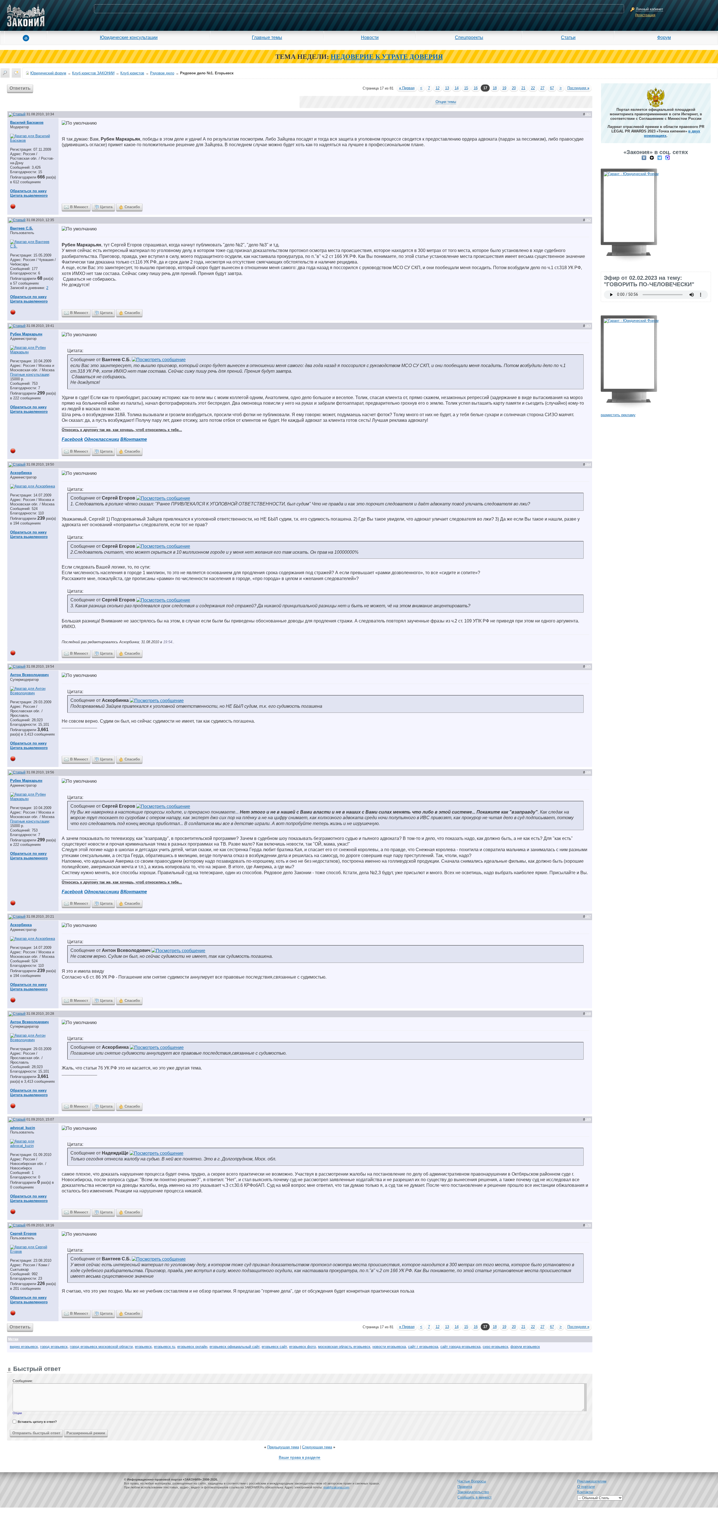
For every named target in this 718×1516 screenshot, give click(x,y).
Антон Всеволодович (29, 675)
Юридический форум (48, 73)
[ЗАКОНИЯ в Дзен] (652, 157)
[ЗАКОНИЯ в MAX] (667, 157)
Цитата (106, 207)
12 (437, 88)
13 (447, 88)
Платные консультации (29, 374)
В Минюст (79, 207)
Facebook (72, 439)
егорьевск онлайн (192, 1347)
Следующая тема (317, 1447)
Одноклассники (101, 439)
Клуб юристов (132, 73)
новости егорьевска (389, 1347)
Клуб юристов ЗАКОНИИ (93, 73)
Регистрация (645, 15)
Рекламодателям (591, 1481)
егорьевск (143, 1347)
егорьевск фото (302, 1347)
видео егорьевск (24, 1347)
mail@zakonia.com (336, 1487)
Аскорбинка (21, 473)
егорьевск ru (164, 1347)
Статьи (568, 37)
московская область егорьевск (344, 1347)
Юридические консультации (129, 37)
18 (495, 88)
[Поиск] (5, 72)
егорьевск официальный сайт (234, 1347)
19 (504, 88)
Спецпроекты (469, 37)
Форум (664, 37)
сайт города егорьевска (460, 1347)
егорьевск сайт (274, 1347)
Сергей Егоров (23, 1233)
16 (476, 88)
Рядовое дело (162, 73)
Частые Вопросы (471, 1481)
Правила (464, 1487)
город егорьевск (54, 1347)
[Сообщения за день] (16, 72)
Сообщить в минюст (474, 1497)
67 (552, 88)
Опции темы (446, 102)
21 (523, 88)
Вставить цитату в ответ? (37, 1421)
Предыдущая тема (283, 1447)
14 (457, 88)
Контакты (585, 1492)
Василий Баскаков (26, 122)
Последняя (578, 88)
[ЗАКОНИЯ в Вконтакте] (644, 157)
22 (533, 88)
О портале (586, 1487)
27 (542, 88)
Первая (407, 88)
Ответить (20, 88)
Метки (13, 1339)
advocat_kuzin (22, 1128)
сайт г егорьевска (423, 1347)
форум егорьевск (525, 1347)
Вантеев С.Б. (21, 228)
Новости (370, 37)
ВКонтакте (133, 439)
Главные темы (267, 37)
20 (514, 88)
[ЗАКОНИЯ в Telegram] (659, 157)
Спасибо (132, 207)
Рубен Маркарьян (26, 334)
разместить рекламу (618, 415)
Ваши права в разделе (299, 1457)
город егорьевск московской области (101, 1347)
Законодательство (473, 1492)
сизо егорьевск (495, 1347)
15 (466, 88)
